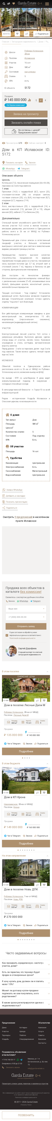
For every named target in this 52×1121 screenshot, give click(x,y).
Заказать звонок (13, 1067)
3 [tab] (27, 758)
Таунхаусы (6, 1035)
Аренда (22, 1031)
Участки (5, 1031)
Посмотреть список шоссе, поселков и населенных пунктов (25, 1084)
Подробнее (26, 751)
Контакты (42, 1043)
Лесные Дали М (21, 715)
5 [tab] (27, 850)
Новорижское (10, 804)
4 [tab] (29, 758)
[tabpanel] (26, 715)
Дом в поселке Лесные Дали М (24, 705)
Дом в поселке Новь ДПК (21, 889)
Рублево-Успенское (13, 712)
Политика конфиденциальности (26, 1097)
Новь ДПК (18, 899)
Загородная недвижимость (24, 42)
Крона (16, 807)
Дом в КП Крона (14, 797)
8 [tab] (34, 850)
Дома (41, 42)
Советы (41, 1035)
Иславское (30, 58)
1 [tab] (22, 758)
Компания (42, 1028)
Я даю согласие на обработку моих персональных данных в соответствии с (25, 635)
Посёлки (22, 1035)
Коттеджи (23, 1028)
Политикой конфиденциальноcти (22, 638)
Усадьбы (5, 1039)
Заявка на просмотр (26, 114)
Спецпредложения (26, 1039)
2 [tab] (25, 758)
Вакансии (42, 1039)
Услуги (41, 1031)
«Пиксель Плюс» (26, 1105)
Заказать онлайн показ (26, 122)
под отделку (30, 72)
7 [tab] (32, 850)
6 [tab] (29, 850)
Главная (5, 42)
